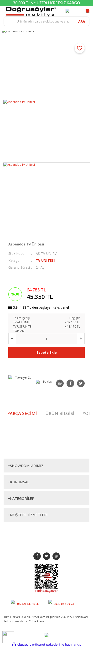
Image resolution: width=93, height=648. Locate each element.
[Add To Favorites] (80, 48)
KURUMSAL (18, 481)
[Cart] (87, 11)
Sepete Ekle (46, 352)
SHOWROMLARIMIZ (25, 465)
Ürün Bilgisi (59, 413)
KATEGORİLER (21, 498)
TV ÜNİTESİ (45, 260)
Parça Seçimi (22, 413)
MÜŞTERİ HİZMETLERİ (27, 514)
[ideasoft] (21, 644)
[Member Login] (67, 11)
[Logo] (31, 11)
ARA (81, 21)
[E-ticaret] (46, 644)
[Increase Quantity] (80, 338)
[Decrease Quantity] (12, 338)
